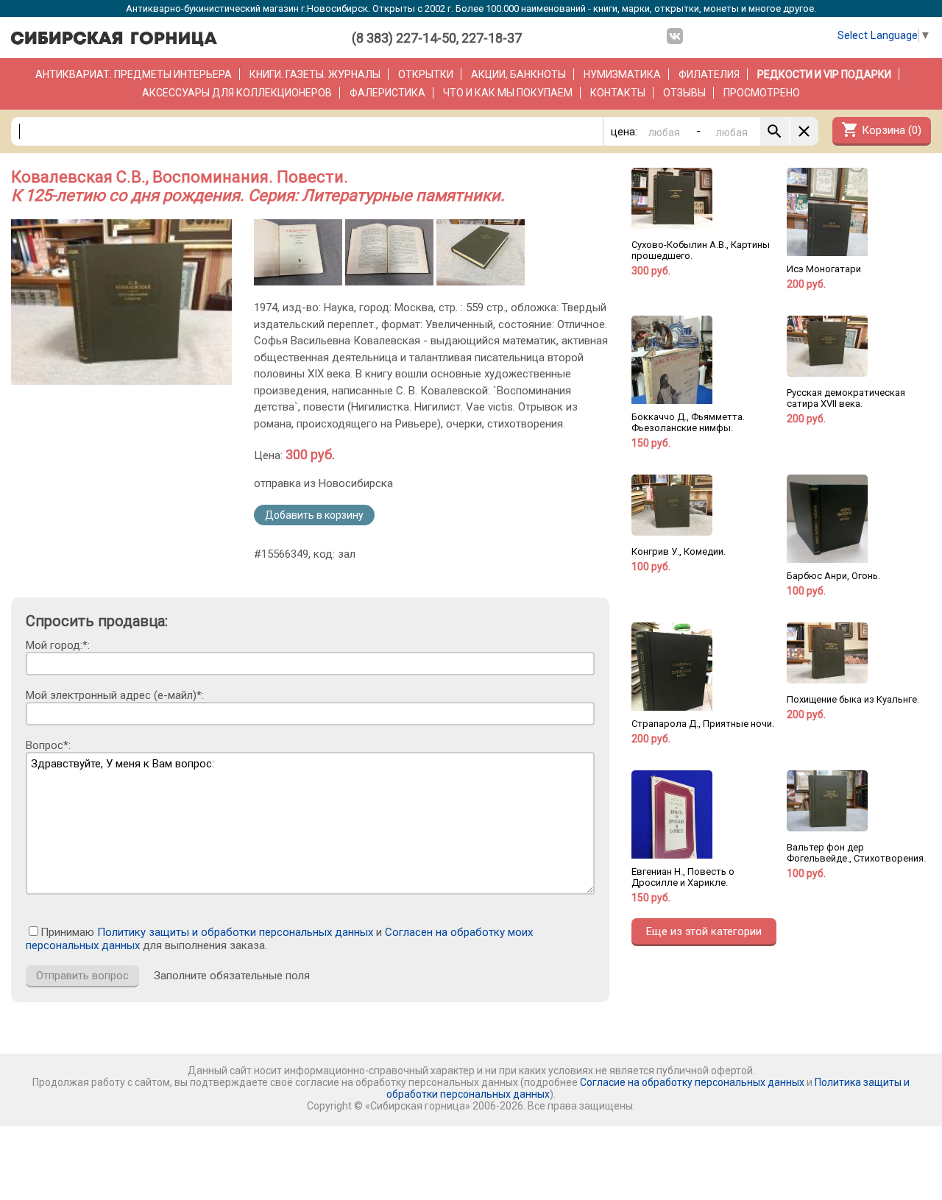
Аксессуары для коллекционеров (237, 93)
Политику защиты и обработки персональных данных (235, 932)
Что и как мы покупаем (508, 93)
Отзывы (684, 93)
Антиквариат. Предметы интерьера (133, 74)
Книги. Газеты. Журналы (314, 74)
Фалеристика (387, 93)
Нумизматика (622, 74)
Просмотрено (761, 93)
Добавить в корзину (314, 515)
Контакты (617, 93)
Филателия (709, 74)
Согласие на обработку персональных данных (692, 1082)
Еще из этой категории (704, 931)
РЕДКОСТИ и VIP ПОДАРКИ (824, 74)
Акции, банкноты (518, 74)
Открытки (425, 74)
